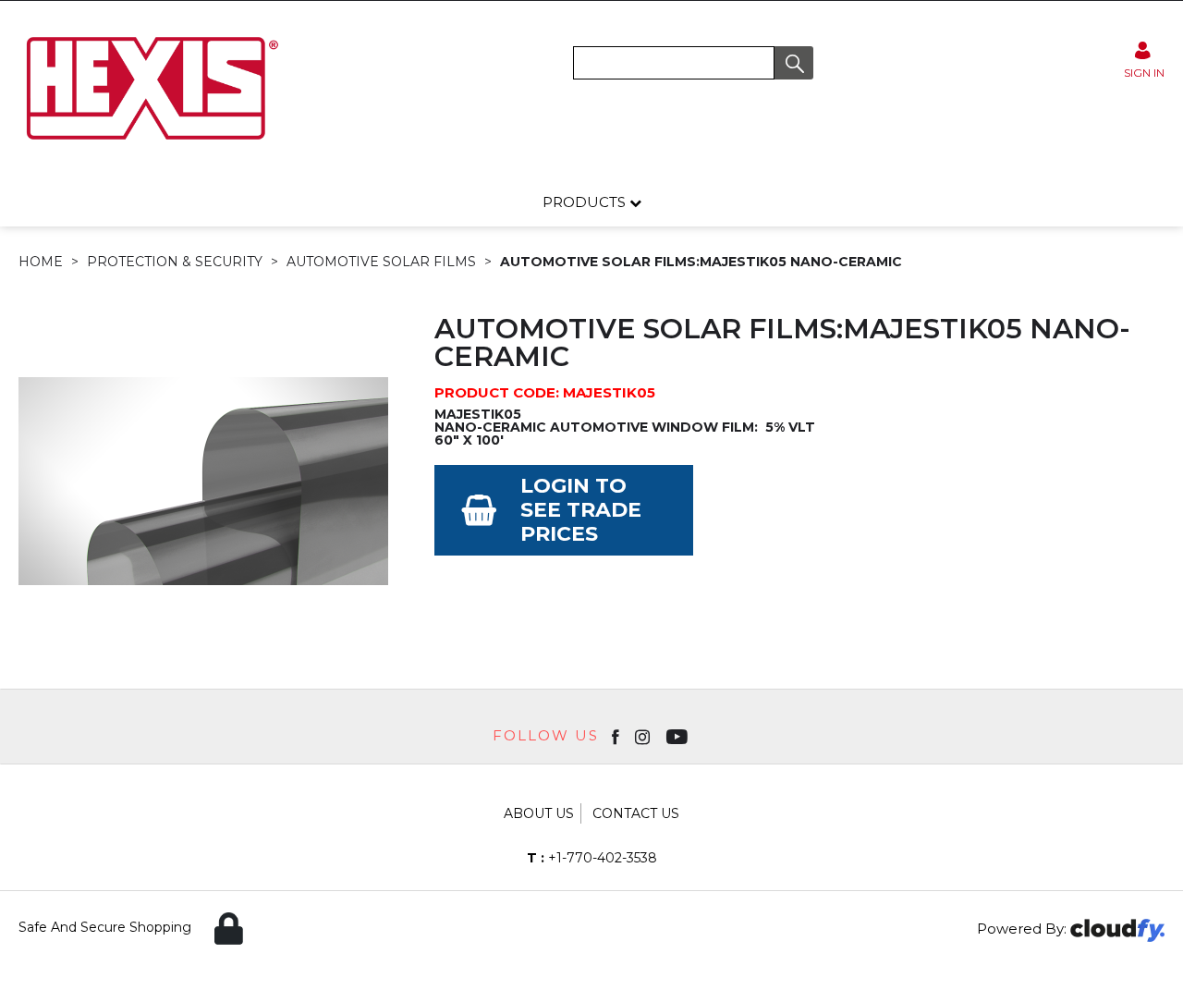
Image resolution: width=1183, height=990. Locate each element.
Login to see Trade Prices (580, 509)
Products (586, 202)
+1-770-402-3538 (592, 857)
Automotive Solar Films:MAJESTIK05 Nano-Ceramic (701, 261)
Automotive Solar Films (381, 261)
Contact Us (635, 813)
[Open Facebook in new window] (617, 735)
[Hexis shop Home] (150, 146)
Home (40, 261)
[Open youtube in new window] (678, 735)
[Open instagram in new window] (644, 735)
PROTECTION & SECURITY (174, 261)
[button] (793, 62)
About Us (539, 813)
